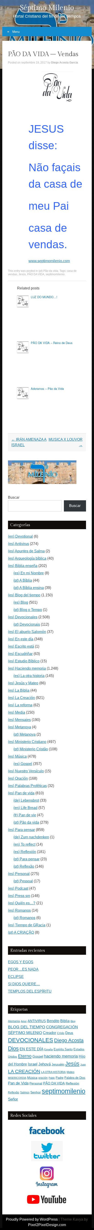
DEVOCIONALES (30, 1040)
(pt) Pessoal (23, 881)
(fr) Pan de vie (24, 815)
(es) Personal (19, 874)
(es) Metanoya (19, 727)
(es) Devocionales (22, 617)
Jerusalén (58, 1064)
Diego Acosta (69, 1040)
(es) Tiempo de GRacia (26, 925)
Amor (24, 1021)
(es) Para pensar (21, 830)
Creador (49, 1033)
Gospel (37, 1056)
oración (43, 1077)
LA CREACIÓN (24, 1071)
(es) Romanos (19, 910)
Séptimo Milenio (47, 7)
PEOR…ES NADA (23, 969)
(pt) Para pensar (26, 859)
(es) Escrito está (21, 646)
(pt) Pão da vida (48, 270)
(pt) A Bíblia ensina (28, 588)
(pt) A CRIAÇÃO (21, 932)
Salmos (24, 1092)
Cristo (60, 1033)
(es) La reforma (20, 705)
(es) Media (16, 712)
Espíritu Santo (63, 1049)
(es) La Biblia (18, 690)
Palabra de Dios (74, 1077)
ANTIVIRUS (37, 1021)
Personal (35, 1083)
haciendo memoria (61, 1056)
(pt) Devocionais (26, 624)
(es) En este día (20, 639)
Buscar (13, 497)
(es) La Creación (21, 698)
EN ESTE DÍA (31, 1049)
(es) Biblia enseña (22, 566)
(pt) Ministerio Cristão (30, 749)
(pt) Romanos (24, 918)
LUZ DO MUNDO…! (44, 297)
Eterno (24, 1056)
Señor (13, 1099)
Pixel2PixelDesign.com (47, 1225)
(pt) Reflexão (23, 866)
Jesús (22, 274)
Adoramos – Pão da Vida (47, 388)
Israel (32, 1064)
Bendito (53, 1021)
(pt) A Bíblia (22, 580)
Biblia (65, 1021)
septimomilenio (55, 274)
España (48, 1049)
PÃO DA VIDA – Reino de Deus (52, 343)
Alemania (14, 1021)
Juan (83, 1064)
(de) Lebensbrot (26, 800)
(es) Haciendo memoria (27, 668)
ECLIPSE (16, 977)
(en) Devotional (20, 536)
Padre (59, 1077)
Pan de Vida (18, 1083)
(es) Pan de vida (21, 793)
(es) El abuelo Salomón (27, 632)
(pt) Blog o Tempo (27, 610)
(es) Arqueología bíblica (27, 558)
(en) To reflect (24, 844)
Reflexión (72, 1083)
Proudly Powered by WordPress (32, 1219)
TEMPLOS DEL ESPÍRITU (30, 991)
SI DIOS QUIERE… (24, 984)
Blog (72, 1021)
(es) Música (17, 756)
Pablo (52, 1077)
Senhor (35, 1092)
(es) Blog (20, 602)
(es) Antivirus (18, 544)
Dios (13, 1048)
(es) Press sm (19, 896)
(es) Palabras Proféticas (27, 786)
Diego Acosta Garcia (64, 62)
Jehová (44, 1064)
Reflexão (13, 1092)
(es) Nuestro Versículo (26, 771)
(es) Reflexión (24, 852)
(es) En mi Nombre (28, 573)
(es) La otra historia (28, 676)
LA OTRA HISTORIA (53, 1072)
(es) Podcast (18, 888)
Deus (69, 1033)
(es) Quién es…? (21, 903)
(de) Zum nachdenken (31, 837)
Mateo (70, 1072)
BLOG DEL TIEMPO (26, 1026)
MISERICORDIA (17, 1077)
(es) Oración (18, 778)
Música (32, 1077)
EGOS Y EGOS (20, 962)
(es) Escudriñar (20, 654)
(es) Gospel (22, 764)
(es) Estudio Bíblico (23, 661)
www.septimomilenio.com (49, 261)
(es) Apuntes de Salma (26, 551)
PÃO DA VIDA (35, 274)
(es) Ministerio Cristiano (27, 742)
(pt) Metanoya (24, 734)
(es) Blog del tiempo (24, 595)
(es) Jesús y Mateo (23, 683)
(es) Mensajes (19, 720)
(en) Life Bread (25, 808)
